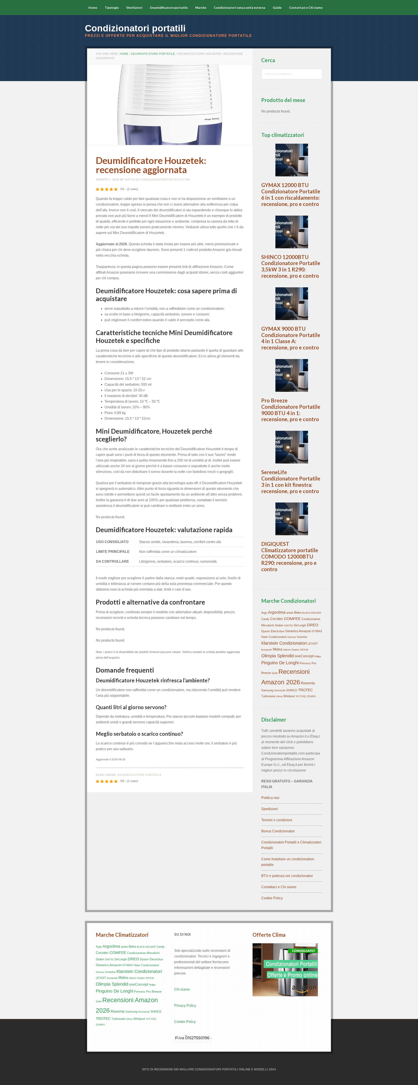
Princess (305, 663)
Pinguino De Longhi (280, 662)
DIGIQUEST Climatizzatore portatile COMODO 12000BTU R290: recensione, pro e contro (289, 556)
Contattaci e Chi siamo (278, 887)
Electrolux (277, 631)
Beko (298, 612)
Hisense (291, 637)
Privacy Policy (185, 1005)
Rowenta (308, 683)
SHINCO (291, 690)
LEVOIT (313, 643)
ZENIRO (311, 696)
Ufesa (279, 696)
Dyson (265, 631)
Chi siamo (182, 989)
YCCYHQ (301, 696)
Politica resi (270, 798)
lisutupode (266, 649)
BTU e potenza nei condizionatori (287, 876)
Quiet (275, 673)
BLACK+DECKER (311, 612)
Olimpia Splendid (277, 655)
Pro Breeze (154, 991)
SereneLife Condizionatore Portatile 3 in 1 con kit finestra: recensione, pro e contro (290, 481)
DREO (312, 625)
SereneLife (279, 690)
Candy (265, 619)
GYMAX (317, 631)
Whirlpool (289, 696)
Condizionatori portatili (135, 28)
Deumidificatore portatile (140, 775)
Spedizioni (269, 809)
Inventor (302, 637)
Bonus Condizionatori (278, 831)
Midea (277, 649)
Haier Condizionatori (274, 637)
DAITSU (288, 625)
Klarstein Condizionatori (284, 643)
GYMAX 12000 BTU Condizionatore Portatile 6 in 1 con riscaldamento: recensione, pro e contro (290, 194)
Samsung (267, 690)
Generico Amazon (298, 631)
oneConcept (304, 656)
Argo (264, 612)
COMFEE (292, 619)
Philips (317, 656)
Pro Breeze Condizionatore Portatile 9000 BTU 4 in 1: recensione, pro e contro (290, 409)
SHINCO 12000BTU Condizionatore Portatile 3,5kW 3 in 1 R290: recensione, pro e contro (290, 266)
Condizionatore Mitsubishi (143, 953)
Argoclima (276, 612)
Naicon (287, 649)
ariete (289, 612)
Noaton (295, 649)
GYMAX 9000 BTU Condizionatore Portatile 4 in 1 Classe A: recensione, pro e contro (290, 338)
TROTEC (305, 690)
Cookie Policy (272, 898)
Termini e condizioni (276, 820)
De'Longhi (300, 625)
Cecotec (276, 619)
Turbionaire (268, 696)
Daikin (279, 625)
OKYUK (304, 649)
